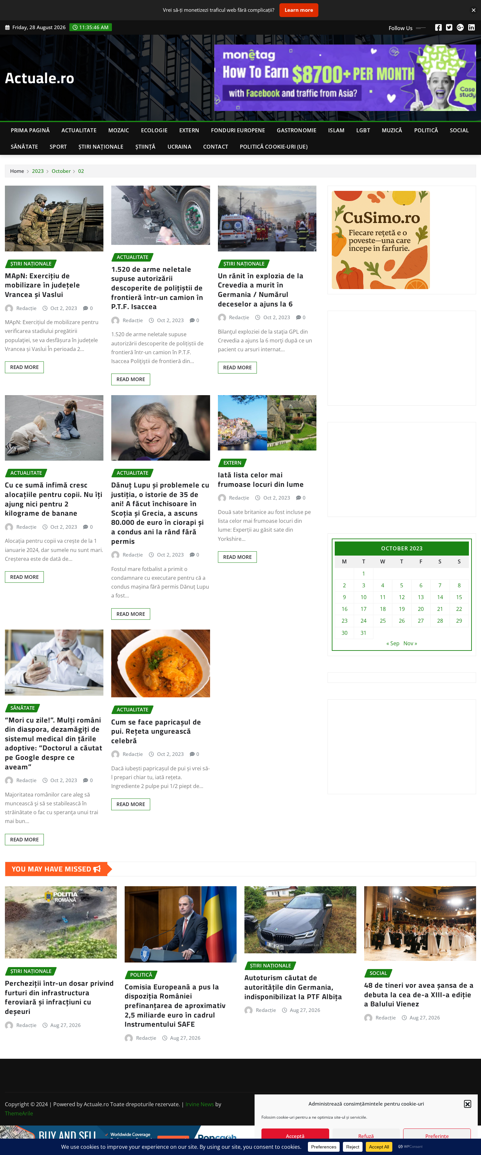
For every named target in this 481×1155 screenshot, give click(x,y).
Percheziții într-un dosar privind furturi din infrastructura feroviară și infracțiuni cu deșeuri (59, 997)
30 (344, 632)
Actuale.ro (40, 78)
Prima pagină (30, 130)
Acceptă (295, 1136)
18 (383, 609)
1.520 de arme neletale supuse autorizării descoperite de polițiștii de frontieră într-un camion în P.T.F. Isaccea (157, 287)
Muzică (392, 130)
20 (421, 609)
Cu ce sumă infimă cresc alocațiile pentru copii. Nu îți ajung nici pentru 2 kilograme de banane (53, 499)
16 (344, 609)
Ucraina (179, 146)
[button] (467, 1103)
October (61, 171)
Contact (215, 146)
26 (402, 620)
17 (363, 609)
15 (459, 597)
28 (440, 620)
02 (81, 171)
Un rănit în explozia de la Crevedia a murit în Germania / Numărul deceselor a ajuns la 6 (261, 290)
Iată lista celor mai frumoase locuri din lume (261, 479)
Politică (426, 130)
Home (17, 171)
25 (383, 620)
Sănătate (24, 146)
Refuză (366, 1136)
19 (402, 609)
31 (363, 632)
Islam (336, 130)
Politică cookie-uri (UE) (274, 146)
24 (363, 620)
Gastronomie (296, 130)
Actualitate (79, 130)
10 (363, 597)
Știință (145, 146)
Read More (24, 367)
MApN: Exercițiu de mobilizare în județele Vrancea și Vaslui (42, 285)
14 (440, 597)
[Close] (474, 10)
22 (459, 609)
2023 (38, 171)
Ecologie (154, 130)
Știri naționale (101, 146)
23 (344, 620)
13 (421, 597)
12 (402, 597)
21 (440, 609)
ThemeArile (19, 1113)
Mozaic (118, 130)
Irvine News (200, 1104)
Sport (58, 146)
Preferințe (437, 1136)
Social (459, 130)
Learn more (299, 10)
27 (421, 620)
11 (383, 597)
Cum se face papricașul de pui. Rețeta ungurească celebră (156, 731)
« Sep (393, 643)
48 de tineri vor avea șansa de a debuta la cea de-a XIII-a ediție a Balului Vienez (419, 994)
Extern (189, 130)
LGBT (363, 130)
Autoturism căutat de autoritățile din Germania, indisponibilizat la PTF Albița (293, 987)
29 (459, 620)
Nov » (410, 643)
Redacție (26, 308)
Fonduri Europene (238, 130)
